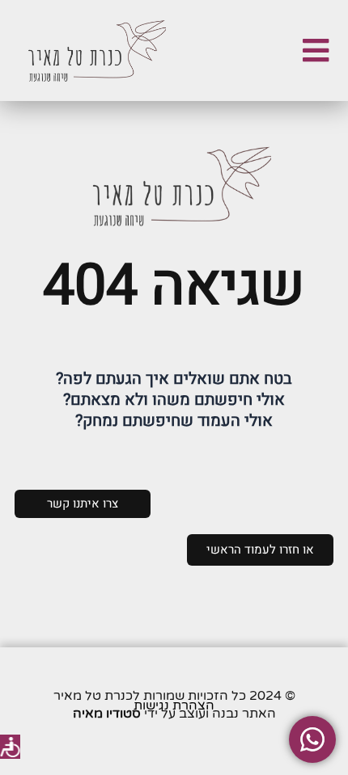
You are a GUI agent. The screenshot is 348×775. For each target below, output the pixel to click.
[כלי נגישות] (10, 747)
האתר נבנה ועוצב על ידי (174, 714)
